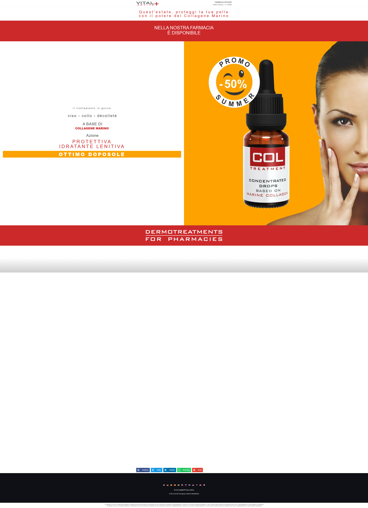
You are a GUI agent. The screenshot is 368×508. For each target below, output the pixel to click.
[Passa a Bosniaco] (197, 485)
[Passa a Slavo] (182, 485)
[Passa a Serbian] (193, 485)
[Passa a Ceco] (204, 485)
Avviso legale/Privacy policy (184, 490)
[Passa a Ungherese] (178, 485)
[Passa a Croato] (189, 485)
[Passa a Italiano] (171, 485)
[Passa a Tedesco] (167, 485)
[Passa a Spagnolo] (175, 485)
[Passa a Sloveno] (186, 485)
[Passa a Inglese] (164, 485)
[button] (143, 470)
